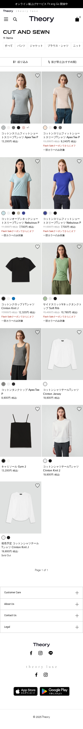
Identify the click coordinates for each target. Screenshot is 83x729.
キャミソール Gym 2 (13, 466)
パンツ (21, 45)
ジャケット (36, 45)
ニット (77, 45)
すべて (9, 45)
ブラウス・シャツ (58, 45)
